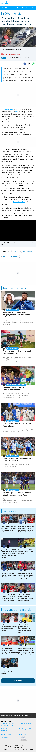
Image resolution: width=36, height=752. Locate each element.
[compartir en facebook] (24, 63)
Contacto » (4, 737)
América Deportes (8, 64)
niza (4, 256)
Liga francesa (14, 256)
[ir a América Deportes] (6, 2)
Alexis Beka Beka (27, 251)
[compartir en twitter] (29, 63)
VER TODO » (18, 680)
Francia (15, 251)
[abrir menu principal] (2, 3)
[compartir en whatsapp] (33, 63)
